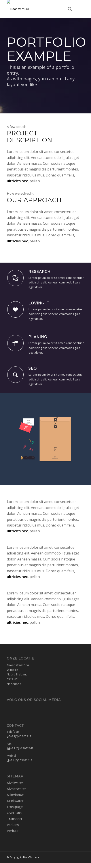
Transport (14, 818)
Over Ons (14, 812)
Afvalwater (15, 782)
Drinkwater (15, 800)
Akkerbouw (15, 794)
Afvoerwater (16, 788)
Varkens (13, 824)
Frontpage (15, 806)
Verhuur (13, 830)
